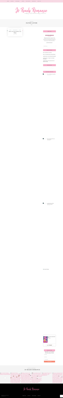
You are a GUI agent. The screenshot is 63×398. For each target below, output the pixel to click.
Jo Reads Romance (32, 369)
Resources (34, 1)
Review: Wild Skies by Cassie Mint (47, 52)
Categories (17, 1)
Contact (28, 395)
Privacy (39, 395)
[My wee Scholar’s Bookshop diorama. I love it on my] (5, 378)
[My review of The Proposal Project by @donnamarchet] (57, 378)
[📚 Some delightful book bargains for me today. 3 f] (37, 378)
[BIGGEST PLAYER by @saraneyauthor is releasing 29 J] (15, 378)
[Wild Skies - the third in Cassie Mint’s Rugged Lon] (26, 378)
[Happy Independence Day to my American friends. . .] (47, 378)
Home (8, 1)
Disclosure (34, 395)
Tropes (23, 1)
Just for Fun (28, 1)
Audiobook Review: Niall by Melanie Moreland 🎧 (49, 56)
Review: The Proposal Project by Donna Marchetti (49, 54)
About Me (39, 1)
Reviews (12, 1)
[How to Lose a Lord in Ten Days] (45, 339)
